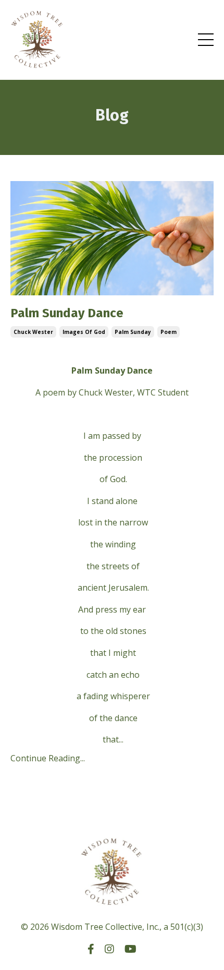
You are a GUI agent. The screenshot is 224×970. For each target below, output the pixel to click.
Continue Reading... (47, 758)
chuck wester (33, 332)
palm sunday (133, 332)
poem (168, 332)
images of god (84, 332)
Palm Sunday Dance (66, 313)
